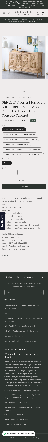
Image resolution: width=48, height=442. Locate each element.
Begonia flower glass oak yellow (16, 144)
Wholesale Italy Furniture (20, 438)
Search (7, 313)
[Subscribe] (41, 292)
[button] (4, 13)
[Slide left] (19, 91)
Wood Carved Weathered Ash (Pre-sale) (19, 134)
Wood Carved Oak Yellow (14, 129)
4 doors (7, 163)
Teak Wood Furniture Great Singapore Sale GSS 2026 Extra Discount (23, 320)
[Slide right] (28, 91)
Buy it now (24, 187)
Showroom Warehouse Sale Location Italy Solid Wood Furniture (21, 307)
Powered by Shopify (34, 438)
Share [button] (6, 255)
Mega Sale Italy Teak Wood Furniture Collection (21, 341)
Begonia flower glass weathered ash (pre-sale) (22, 149)
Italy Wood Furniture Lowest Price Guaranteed (21, 331)
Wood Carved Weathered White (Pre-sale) (20, 139)
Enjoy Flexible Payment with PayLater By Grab (21, 326)
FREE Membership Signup (13, 336)
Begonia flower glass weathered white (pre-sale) (22, 154)
